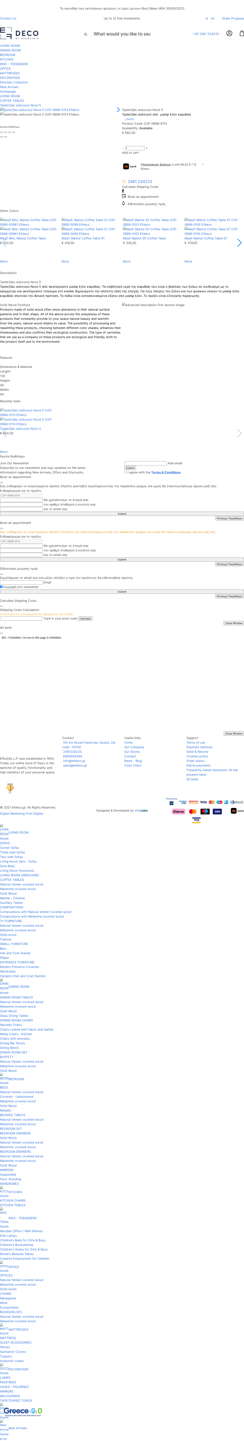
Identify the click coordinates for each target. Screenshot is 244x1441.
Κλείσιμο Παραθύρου (229, 518)
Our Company (134, 747)
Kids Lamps (8, 1235)
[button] (117, 110)
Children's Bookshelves (16, 1245)
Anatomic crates (12, 1361)
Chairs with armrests (15, 1038)
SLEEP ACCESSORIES (15, 1342)
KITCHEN (6, 59)
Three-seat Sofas (12, 852)
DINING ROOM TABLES (16, 997)
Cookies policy (197, 756)
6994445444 (72, 756)
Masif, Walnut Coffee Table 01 (83, 238)
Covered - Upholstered (16, 1097)
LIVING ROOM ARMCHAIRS (19, 875)
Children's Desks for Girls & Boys (24, 1249)
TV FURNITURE (11, 921)
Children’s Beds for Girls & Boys (23, 1240)
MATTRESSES (10, 73)
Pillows (5, 1347)
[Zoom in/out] (13, 132)
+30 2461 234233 (206, 34)
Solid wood (8, 935)
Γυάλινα (5, 939)
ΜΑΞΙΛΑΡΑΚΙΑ (10, 1396)
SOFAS (5, 843)
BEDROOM (7, 55)
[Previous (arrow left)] (1, 136)
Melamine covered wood (18, 889)
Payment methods (199, 747)
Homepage (8, 91)
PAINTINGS (8, 1382)
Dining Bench (9, 1048)
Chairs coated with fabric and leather (27, 1029)
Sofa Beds (7, 866)
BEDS (4, 1087)
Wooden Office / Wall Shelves (21, 1231)
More (3, 261)
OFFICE (5, 68)
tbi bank (192, 779)
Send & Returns (197, 752)
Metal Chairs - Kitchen (16, 1034)
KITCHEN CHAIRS (13, 1200)
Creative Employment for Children (24, 1258)
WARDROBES (9, 1184)
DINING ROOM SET (13, 1052)
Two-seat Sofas (11, 857)
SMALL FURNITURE (14, 944)
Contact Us (8, 18)
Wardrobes (8, 971)
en (212, 18)
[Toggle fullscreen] (9, 132)
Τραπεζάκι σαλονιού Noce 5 (20, 105)
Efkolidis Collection (14, 82)
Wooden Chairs (11, 1025)
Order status (195, 761)
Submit (130, 467)
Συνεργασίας (9, 1307)
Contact (130, 756)
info (141, 810)
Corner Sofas (9, 848)
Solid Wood (8, 893)
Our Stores (132, 752)
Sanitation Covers (13, 1352)
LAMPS (5, 1378)
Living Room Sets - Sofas (18, 861)
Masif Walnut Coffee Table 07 (206, 238)
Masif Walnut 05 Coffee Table (144, 238)
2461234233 (72, 752)
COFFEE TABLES (12, 101)
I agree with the (154, 472)
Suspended (8, 1174)
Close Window (233, 623)
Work (3, 1303)
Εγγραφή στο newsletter (21, 587)
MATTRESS (8, 1338)
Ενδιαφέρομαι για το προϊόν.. (21, 491)
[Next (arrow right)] (5, 136)
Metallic (5, 1110)
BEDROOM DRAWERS (15, 1133)
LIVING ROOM (10, 46)
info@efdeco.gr (73, 761)
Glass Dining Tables (14, 1016)
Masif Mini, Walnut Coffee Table (23, 238)
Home (128, 742)
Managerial (8, 1298)
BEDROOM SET (11, 1129)
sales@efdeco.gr (74, 765)
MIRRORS (6, 1170)
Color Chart (132, 765)
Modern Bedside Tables (17, 1254)
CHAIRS (5, 1294)
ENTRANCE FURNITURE (17, 962)
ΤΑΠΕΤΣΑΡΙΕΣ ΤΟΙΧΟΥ (16, 1400)
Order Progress (233, 18)
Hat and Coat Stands (15, 953)
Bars (3, 948)
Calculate (85, 618)
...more (129, 119)
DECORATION (10, 78)
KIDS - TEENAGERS (14, 64)
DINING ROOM (10, 50)
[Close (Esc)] (1, 132)
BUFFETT (6, 1057)
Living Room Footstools (17, 870)
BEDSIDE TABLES (12, 1115)
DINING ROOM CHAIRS (16, 1020)
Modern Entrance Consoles (19, 967)
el (206, 18)
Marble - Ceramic (12, 898)
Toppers (6, 1356)
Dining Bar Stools (12, 1043)
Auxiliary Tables (11, 903)
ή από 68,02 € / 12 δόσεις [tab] (168, 167)
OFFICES (6, 1275)
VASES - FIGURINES (14, 1387)
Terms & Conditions (166, 472)
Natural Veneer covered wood (21, 884)
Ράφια (4, 958)
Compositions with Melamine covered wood (32, 916)
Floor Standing (10, 1179)
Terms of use (195, 742)
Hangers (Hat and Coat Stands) (23, 976)
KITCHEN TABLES (13, 1205)
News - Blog (133, 761)
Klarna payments (198, 765)
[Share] (5, 132)
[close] (1, 482)
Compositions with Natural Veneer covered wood (35, 912)
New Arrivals (9, 87)
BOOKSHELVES (11, 1312)
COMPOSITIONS (11, 907)
